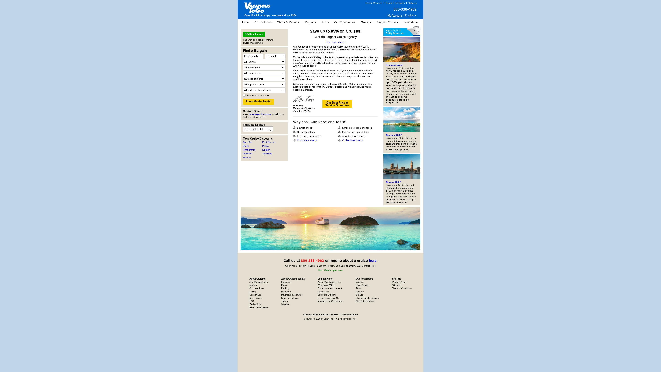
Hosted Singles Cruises (367, 298)
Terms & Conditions (402, 288)
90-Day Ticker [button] (254, 34)
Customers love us (307, 140)
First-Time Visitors (335, 42)
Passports (286, 291)
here (373, 260)
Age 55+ (247, 142)
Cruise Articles (256, 288)
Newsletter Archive (365, 301)
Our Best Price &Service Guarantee (337, 104)
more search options (260, 114)
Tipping (284, 301)
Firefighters (249, 149)
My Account (395, 15)
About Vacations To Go (329, 282)
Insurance (286, 282)
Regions (310, 22)
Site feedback (350, 314)
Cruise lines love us (352, 140)
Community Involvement (330, 288)
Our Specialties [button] (344, 22)
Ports (325, 22)
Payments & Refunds (292, 294)
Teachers (267, 153)
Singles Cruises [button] (387, 22)
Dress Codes (255, 298)
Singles (266, 149)
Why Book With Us (327, 285)
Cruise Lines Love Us (328, 298)
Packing (285, 288)
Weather (285, 304)
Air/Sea (253, 285)
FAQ (251, 301)
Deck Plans (255, 294)
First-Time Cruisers (259, 307)
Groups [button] (366, 22)
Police (265, 145)
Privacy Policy (399, 282)
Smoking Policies (290, 298)
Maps (284, 285)
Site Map (396, 285)
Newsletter (411, 22)
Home (245, 22)
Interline (247, 153)
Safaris (412, 3)
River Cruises (374, 3)
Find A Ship (255, 304)
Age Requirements (258, 282)
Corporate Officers (327, 294)
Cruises (360, 282)
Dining (252, 291)
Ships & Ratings (288, 22)
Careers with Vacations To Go (320, 314)
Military (247, 157)
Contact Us (323, 291)
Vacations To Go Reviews (330, 301)
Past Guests (268, 142)
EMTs (246, 145)
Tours (388, 3)
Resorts (400, 3)
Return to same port (258, 95)
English (410, 15)
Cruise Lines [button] (263, 22)
